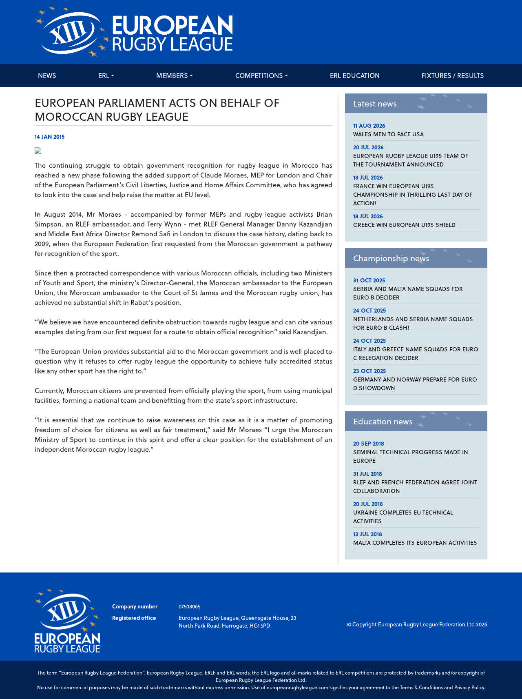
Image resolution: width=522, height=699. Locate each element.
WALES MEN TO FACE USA (388, 134)
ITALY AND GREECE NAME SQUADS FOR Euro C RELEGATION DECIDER (415, 353)
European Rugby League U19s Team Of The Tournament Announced (410, 160)
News (47, 75)
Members (172, 75)
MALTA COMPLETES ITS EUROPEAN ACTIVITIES (415, 542)
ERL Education (355, 75)
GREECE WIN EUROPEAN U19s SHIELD (404, 224)
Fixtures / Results (453, 75)
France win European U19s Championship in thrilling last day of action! (412, 194)
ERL (103, 75)
